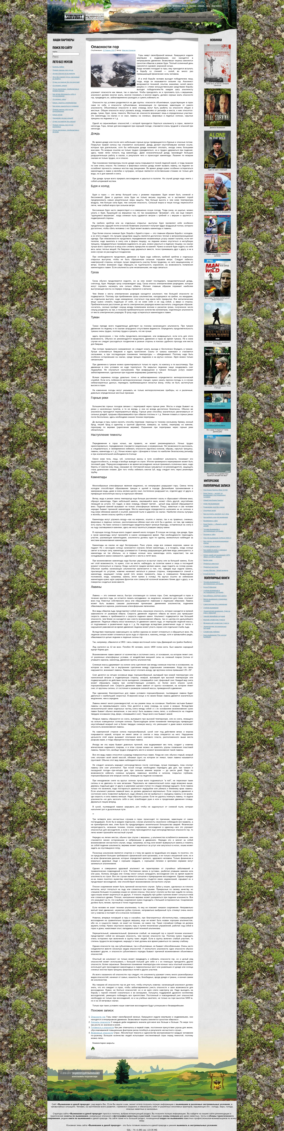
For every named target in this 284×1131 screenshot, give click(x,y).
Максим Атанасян (128, 50)
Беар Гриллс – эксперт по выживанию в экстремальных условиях (214, 495)
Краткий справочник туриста (214, 620)
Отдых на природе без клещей (64, 121)
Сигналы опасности (100, 1022)
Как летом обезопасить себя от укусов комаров (64, 95)
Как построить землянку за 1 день (216, 514)
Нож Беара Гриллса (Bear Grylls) (215, 490)
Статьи (112, 17)
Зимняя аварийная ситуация (214, 616)
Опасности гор (98, 1017)
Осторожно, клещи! (60, 85)
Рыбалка (201, 17)
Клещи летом (57, 115)
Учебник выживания (210, 608)
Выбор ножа (207, 560)
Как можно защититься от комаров (66, 106)
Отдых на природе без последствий (66, 82)
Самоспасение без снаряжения (215, 604)
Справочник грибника (211, 632)
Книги (157, 17)
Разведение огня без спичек (214, 507)
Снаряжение (123, 17)
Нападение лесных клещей (63, 118)
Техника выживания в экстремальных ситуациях (213, 530)
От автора (155, 6)
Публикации (138, 17)
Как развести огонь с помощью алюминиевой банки (215, 550)
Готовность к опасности (102, 1027)
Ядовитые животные (211, 563)
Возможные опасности (102, 1033)
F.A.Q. (208, 6)
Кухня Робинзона (209, 587)
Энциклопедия (188, 17)
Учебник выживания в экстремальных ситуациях (213, 591)
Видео (149, 17)
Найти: (55, 52)
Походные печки (209, 510)
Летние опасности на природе (64, 73)
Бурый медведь (209, 574)
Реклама (192, 6)
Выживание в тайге (210, 521)
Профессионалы (170, 17)
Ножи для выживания (211, 504)
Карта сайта (135, 6)
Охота (211, 17)
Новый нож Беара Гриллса (213, 500)
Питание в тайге (209, 534)
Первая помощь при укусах (63, 70)
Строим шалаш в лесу (211, 546)
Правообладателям (121, 6)
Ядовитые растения (210, 567)
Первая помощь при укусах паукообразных (63, 110)
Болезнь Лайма (58, 67)
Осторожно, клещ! (59, 99)
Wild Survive (217, 6)
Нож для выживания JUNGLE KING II (217, 538)
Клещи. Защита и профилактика (64, 103)
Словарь (201, 6)
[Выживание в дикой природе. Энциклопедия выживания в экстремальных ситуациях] (84, 20)
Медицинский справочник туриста (216, 623)
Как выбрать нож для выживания (215, 517)
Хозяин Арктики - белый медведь (215, 570)
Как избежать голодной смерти (214, 596)
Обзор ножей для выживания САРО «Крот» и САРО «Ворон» (216, 556)
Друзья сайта (166, 6)
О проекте (146, 6)
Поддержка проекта (180, 6)
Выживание (107, 6)
